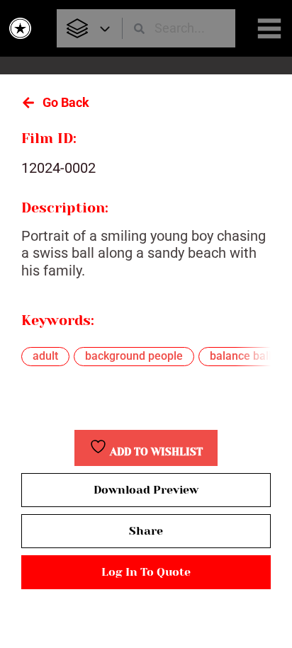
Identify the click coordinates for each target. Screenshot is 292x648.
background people (134, 356)
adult (45, 356)
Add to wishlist (155, 452)
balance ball (240, 356)
